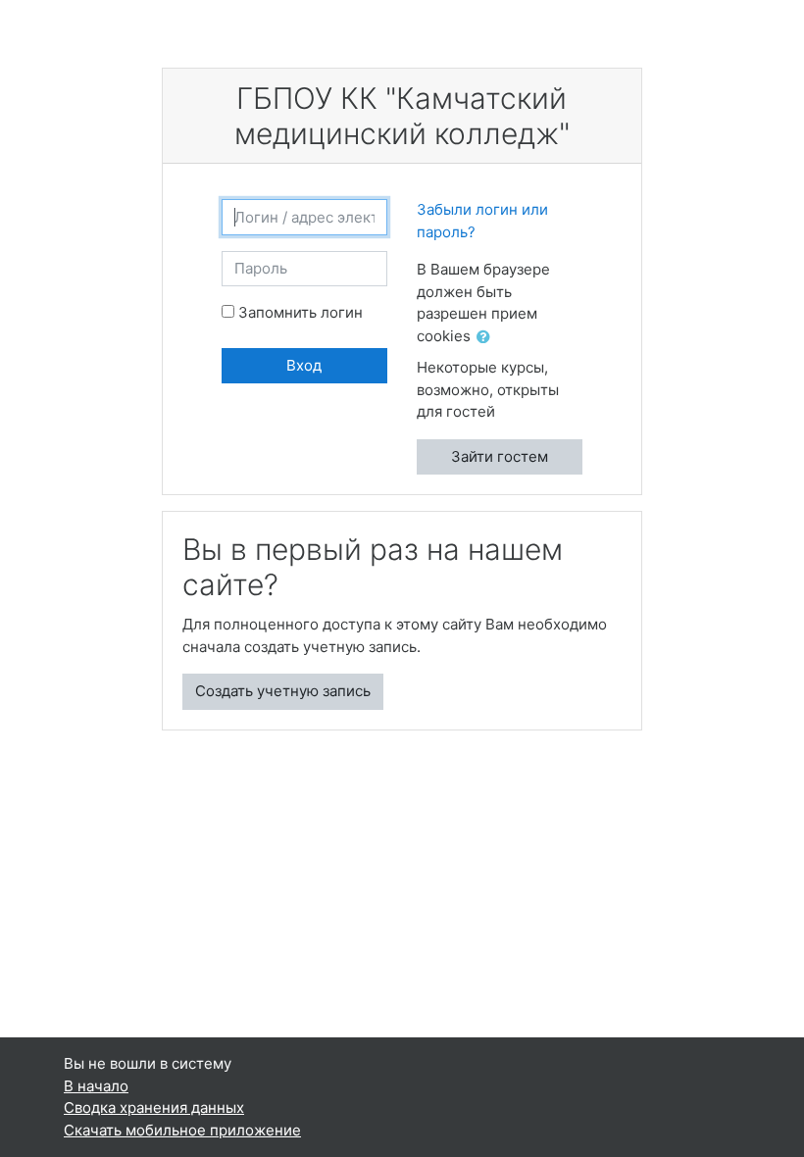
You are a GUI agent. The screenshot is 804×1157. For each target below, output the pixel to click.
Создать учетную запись (283, 690)
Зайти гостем (499, 456)
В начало (96, 1086)
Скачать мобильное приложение (182, 1130)
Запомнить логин (300, 312)
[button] (487, 338)
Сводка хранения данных (154, 1107)
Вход (304, 365)
